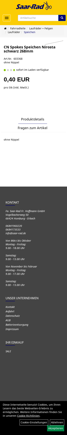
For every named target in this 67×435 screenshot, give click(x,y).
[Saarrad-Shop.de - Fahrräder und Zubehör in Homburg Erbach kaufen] (33, 5)
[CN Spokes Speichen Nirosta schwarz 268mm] (54, 42)
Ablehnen (57, 422)
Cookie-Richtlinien (28, 415)
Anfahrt (10, 311)
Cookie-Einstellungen (34, 422)
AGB (8, 320)
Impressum (12, 329)
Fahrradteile (17, 28)
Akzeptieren (55, 428)
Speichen (29, 32)
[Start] (5, 28)
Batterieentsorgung (17, 324)
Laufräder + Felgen (41, 28)
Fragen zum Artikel (32, 128)
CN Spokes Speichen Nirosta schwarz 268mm (29, 49)
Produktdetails (32, 119)
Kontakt (10, 307)
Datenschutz (13, 316)
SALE (8, 351)
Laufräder (14, 32)
